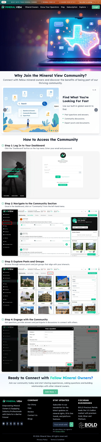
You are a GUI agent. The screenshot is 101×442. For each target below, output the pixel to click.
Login (95, 7)
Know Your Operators (49, 7)
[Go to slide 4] (49, 130)
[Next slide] (96, 110)
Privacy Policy (60, 431)
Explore (82, 7)
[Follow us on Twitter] (11, 423)
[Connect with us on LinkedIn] (21, 423)
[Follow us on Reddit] (3, 423)
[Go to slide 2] (45, 130)
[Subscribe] (71, 424)
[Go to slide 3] (47, 130)
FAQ (29, 408)
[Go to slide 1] (43, 130)
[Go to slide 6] (53, 130)
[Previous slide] (5, 110)
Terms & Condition (57, 440)
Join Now (49, 392)
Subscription (72, 7)
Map (63, 7)
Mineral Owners (31, 7)
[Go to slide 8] (57, 130)
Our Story (32, 404)
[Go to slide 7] (55, 130)
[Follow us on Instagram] (14, 423)
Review (31, 412)
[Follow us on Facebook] (7, 423)
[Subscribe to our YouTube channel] (18, 423)
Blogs (30, 419)
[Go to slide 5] (51, 130)
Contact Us (32, 415)
